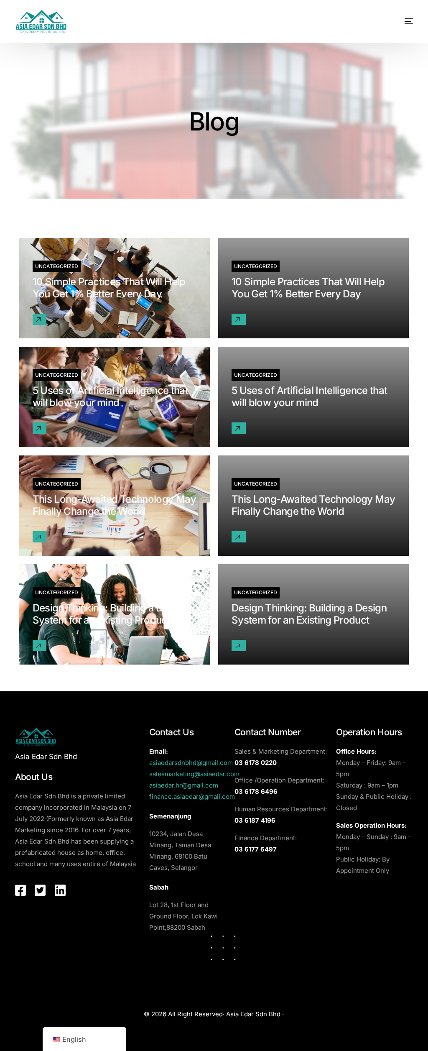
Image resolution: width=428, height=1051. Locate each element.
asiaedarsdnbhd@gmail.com (191, 763)
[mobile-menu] (400, 21)
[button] (40, 319)
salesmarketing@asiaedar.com (194, 774)
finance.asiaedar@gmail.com (192, 796)
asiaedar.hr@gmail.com (183, 785)
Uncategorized (56, 266)
